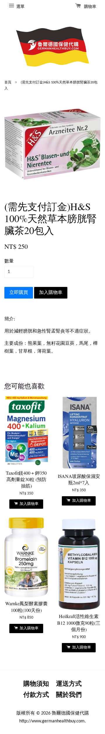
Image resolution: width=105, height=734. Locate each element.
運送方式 (69, 684)
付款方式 (36, 695)
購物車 (89, 7)
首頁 (7, 82)
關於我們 (69, 695)
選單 (19, 7)
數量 (9, 261)
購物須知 (36, 684)
